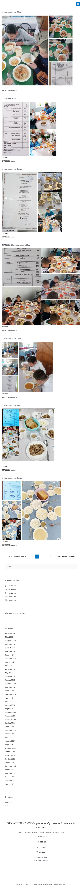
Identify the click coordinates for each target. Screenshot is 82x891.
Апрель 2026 (10, 633)
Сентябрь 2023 (10, 730)
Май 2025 (8, 666)
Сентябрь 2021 (10, 780)
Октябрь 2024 (10, 691)
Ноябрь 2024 (10, 687)
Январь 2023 (10, 752)
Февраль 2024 (10, 712)
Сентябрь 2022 (10, 766)
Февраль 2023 (10, 748)
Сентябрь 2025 (10, 659)
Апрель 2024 (10, 705)
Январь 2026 (10, 644)
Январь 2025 (10, 680)
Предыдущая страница (15, 556)
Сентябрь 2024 (10, 694)
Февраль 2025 (10, 676)
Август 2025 (9, 662)
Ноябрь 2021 (10, 773)
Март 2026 (9, 637)
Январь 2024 (10, 716)
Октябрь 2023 (10, 727)
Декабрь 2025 (10, 648)
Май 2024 (8, 702)
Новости (8, 802)
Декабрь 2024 (10, 684)
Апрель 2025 (10, 669)
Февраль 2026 (10, 641)
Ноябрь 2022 (10, 759)
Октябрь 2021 (10, 777)
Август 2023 (9, 734)
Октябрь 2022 (10, 763)
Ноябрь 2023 (10, 723)
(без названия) (10, 586)
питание (5, 87)
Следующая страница (67, 556)
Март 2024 (9, 709)
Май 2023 (8, 737)
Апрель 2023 (10, 741)
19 (50, 556)
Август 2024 (9, 698)
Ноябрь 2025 (10, 651)
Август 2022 (9, 770)
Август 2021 (9, 784)
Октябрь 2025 (10, 655)
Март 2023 (9, 745)
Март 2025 (9, 673)
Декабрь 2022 (10, 755)
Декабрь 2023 (10, 719)
